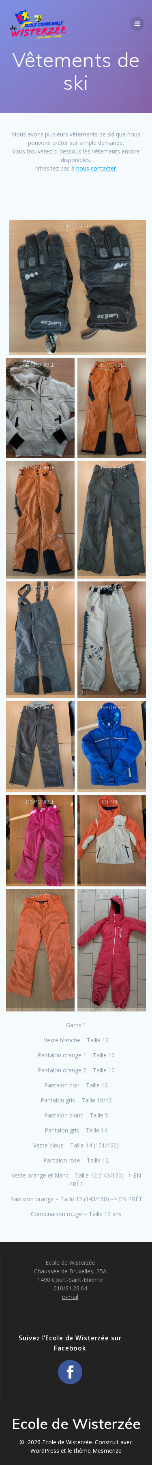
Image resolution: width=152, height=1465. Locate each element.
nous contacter (96, 168)
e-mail (70, 1297)
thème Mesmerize (98, 1450)
